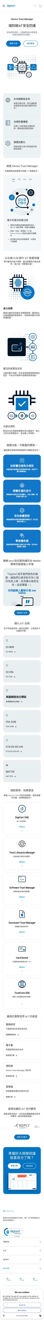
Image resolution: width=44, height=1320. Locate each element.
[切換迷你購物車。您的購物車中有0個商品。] (40, 6)
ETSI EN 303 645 (12, 751)
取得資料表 (10, 1076)
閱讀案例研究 (11, 1034)
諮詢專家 (30, 43)
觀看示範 (13, 43)
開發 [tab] (19, 179)
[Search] (35, 6)
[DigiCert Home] (11, 6)
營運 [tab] (30, 179)
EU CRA (9, 677)
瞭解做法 (22, 827)
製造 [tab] (24, 179)
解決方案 (6, 1268)
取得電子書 (10, 1055)
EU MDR (9, 652)
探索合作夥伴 (22, 1137)
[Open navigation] (4, 6)
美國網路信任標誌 (13, 702)
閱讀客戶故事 (22, 613)
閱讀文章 (9, 1097)
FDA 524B (10, 726)
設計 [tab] (13, 179)
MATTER (9, 776)
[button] (13, 1232)
